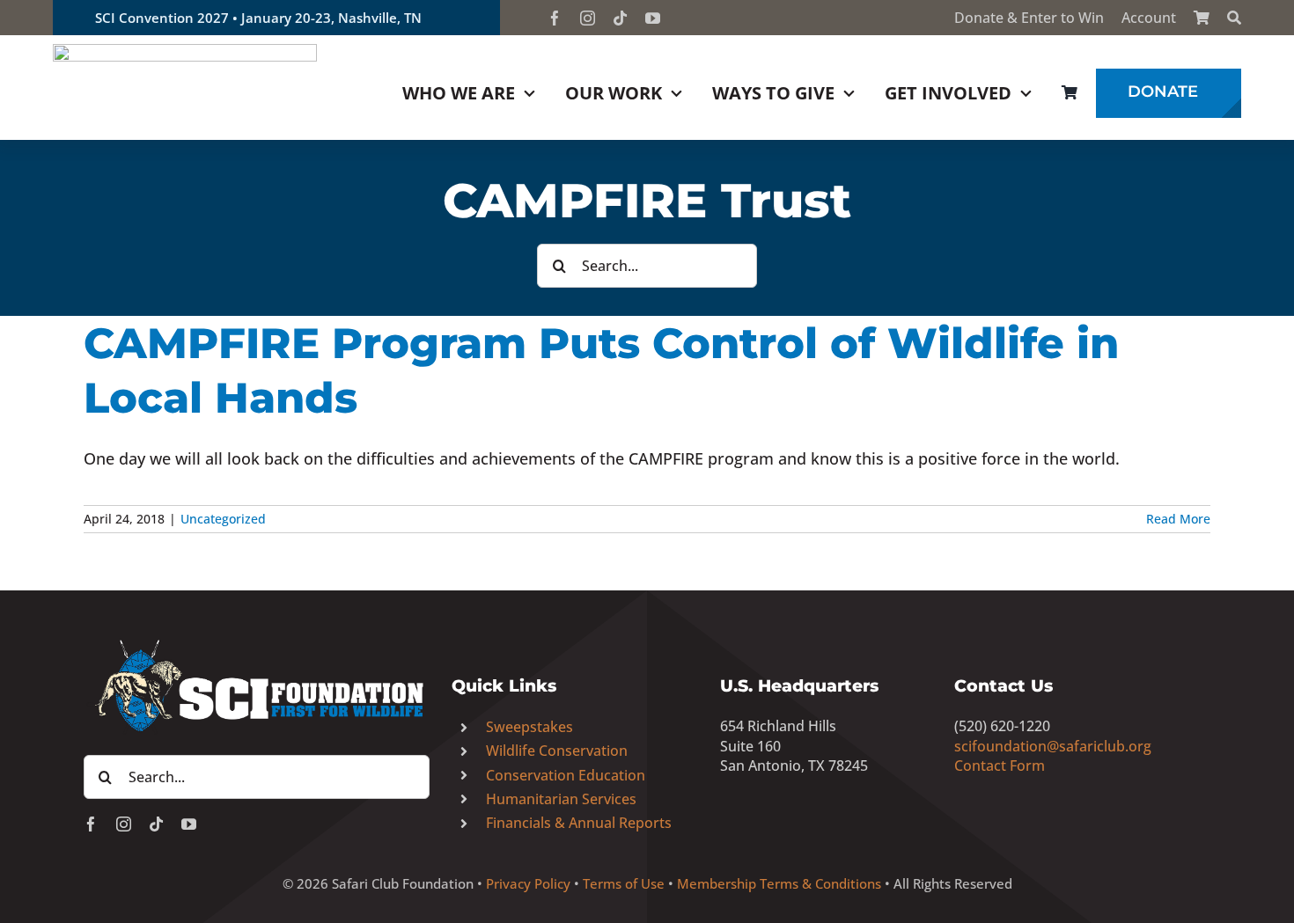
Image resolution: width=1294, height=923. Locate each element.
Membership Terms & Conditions (779, 883)
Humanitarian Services (561, 799)
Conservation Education (565, 775)
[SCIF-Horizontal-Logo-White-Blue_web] (257, 640)
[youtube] (652, 18)
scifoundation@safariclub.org (1052, 746)
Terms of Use (624, 883)
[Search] (1234, 17)
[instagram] (587, 18)
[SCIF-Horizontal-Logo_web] (185, 51)
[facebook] (555, 18)
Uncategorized (223, 518)
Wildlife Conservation (557, 750)
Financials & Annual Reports (579, 822)
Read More (1178, 518)
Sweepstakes (529, 726)
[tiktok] (620, 18)
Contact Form (999, 765)
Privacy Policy (528, 883)
